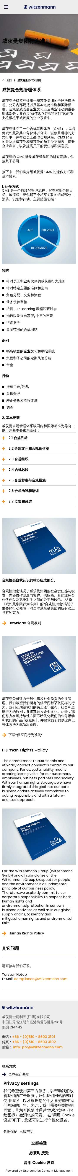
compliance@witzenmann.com (40, 978)
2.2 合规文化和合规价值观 (28, 448)
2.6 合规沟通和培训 (23, 490)
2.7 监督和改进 (20, 501)
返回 (9, 80)
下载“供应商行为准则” (25, 735)
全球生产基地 (18, 1074)
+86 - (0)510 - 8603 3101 (33, 1036)
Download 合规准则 (24, 623)
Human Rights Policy (26, 933)
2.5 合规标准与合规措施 (27, 480)
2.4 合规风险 (18, 469)
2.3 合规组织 (18, 459)
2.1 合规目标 (18, 437)
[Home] (39, 7)
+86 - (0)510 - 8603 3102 (34, 1041)
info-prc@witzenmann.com (38, 1047)
